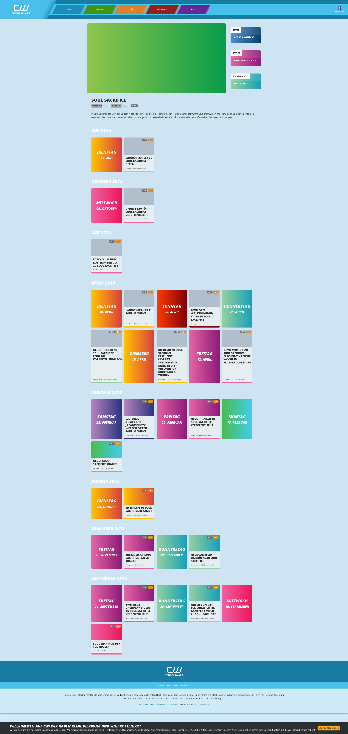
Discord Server (173, 704)
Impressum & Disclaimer (158, 704)
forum (194, 9)
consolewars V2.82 (202, 704)
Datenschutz (143, 704)
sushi (131, 9)
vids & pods (163, 9)
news (68, 9)
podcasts (180, 685)
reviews (100, 9)
